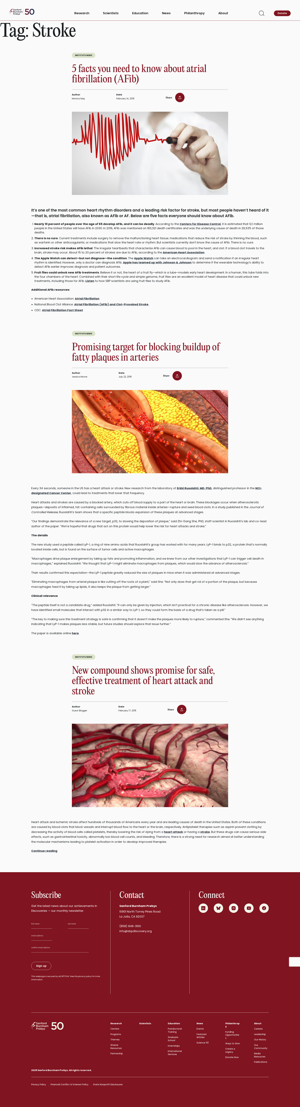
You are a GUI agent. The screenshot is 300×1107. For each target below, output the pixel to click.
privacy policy (85, 976)
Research (81, 13)
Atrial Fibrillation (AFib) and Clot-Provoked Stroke (111, 304)
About (223, 13)
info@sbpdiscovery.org (135, 931)
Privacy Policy (38, 1084)
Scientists (111, 13)
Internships (174, 1045)
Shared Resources (116, 1046)
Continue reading (44, 851)
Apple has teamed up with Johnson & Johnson (157, 262)
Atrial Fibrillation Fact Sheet (62, 310)
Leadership (260, 1034)
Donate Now (232, 1057)
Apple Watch (143, 258)
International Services (175, 1053)
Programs (115, 1034)
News (166, 13)
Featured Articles (201, 1036)
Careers (258, 1028)
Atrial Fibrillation (87, 299)
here (75, 633)
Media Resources (259, 1055)
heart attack (173, 832)
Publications (260, 1062)
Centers (114, 1028)
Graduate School (173, 1039)
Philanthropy (194, 13)
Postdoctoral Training (175, 1030)
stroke (205, 832)
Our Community (260, 1046)
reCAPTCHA (63, 976)
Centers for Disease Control (200, 224)
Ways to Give (232, 1043)
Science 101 (203, 1042)
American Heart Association (183, 252)
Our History (260, 1039)
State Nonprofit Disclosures (108, 1084)
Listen (89, 281)
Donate (282, 13)
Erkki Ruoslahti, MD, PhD (194, 488)
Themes (115, 1039)
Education (140, 13)
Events (200, 1028)
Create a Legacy (230, 1050)
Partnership (116, 1053)
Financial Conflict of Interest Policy (69, 1084)
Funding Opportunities (232, 1035)
